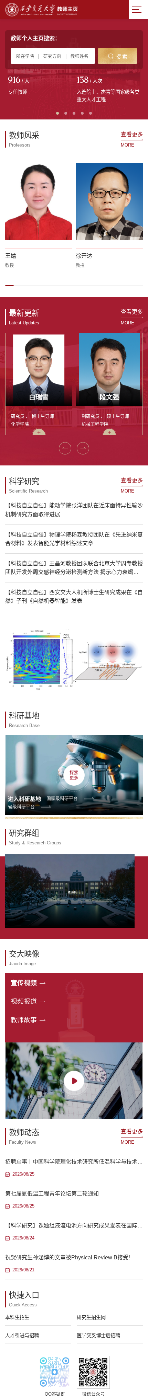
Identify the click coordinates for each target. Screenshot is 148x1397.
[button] (9, 285)
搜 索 (121, 56)
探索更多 (74, 775)
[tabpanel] (39, 86)
